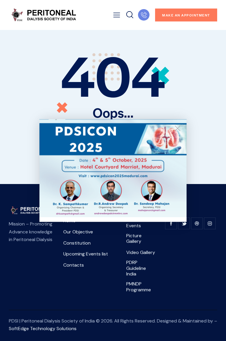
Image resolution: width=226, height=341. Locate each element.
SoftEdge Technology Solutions (43, 328)
